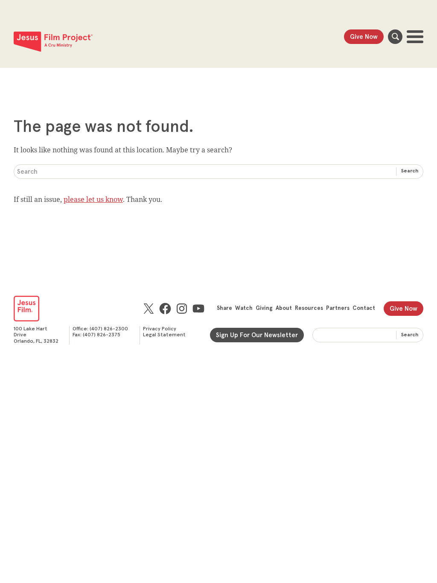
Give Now (364, 37)
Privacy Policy (159, 329)
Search (395, 36)
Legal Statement (164, 335)
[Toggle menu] (415, 36)
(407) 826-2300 (109, 329)
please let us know (93, 199)
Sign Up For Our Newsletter (257, 335)
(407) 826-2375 (101, 335)
